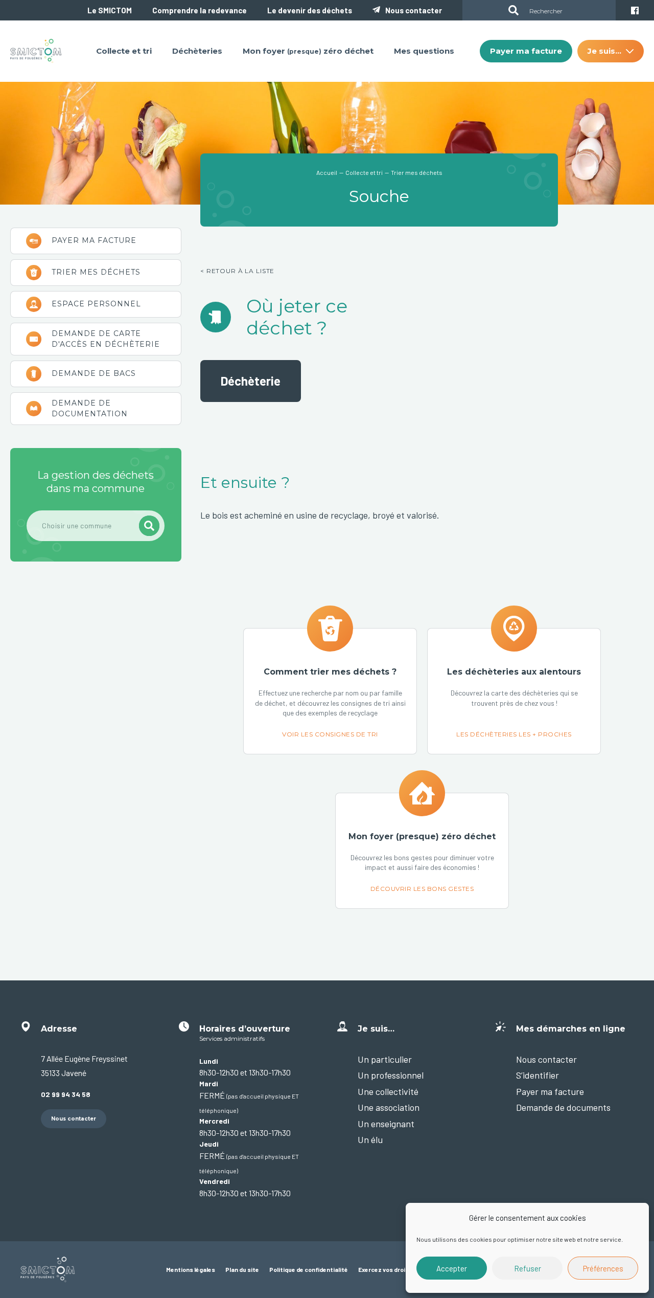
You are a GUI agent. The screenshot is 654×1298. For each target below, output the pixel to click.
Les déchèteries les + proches (514, 691)
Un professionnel (391, 1075)
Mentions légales (190, 1269)
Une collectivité (388, 1091)
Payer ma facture (96, 241)
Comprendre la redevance (199, 10)
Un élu (370, 1139)
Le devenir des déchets (309, 10)
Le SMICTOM (109, 10)
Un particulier (96, 339)
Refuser (527, 1268)
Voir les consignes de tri (330, 691)
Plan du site (242, 1269)
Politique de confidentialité (308, 1269)
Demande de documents (563, 1107)
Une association (388, 1107)
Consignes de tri (96, 272)
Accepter (451, 1268)
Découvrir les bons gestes (422, 850)
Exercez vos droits (385, 1269)
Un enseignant (386, 1123)
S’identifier (537, 1075)
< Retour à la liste (237, 271)
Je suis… (96, 304)
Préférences (603, 1268)
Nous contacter (413, 10)
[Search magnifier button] (513, 10)
